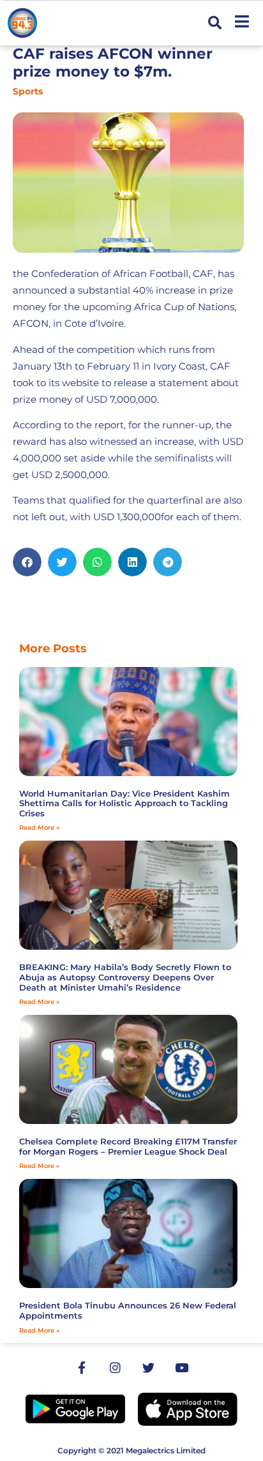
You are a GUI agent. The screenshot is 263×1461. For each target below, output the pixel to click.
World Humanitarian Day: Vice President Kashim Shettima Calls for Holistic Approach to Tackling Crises (124, 803)
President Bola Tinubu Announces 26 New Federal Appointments (127, 1310)
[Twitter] (148, 1368)
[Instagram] (115, 1368)
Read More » (39, 827)
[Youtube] (181, 1368)
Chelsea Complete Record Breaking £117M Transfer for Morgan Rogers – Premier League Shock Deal (128, 1146)
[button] (214, 23)
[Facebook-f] (82, 1368)
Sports (28, 91)
